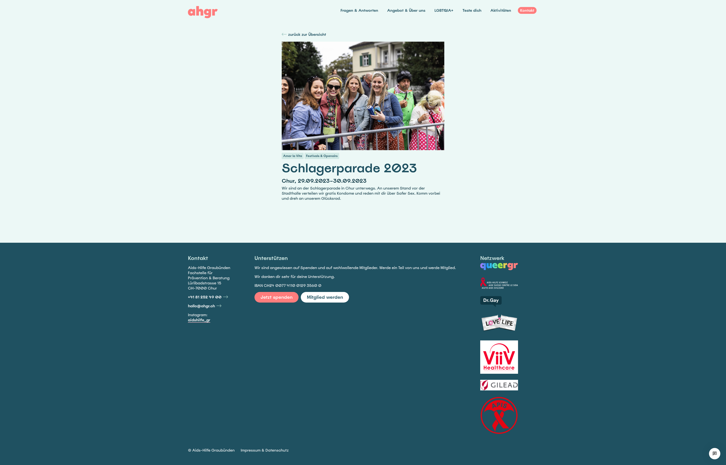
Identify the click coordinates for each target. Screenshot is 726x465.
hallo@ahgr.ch (201, 305)
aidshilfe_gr (199, 320)
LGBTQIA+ (443, 10)
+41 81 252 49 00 (205, 297)
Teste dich (471, 10)
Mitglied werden (325, 297)
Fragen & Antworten (359, 10)
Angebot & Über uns (406, 10)
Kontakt (527, 10)
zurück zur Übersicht (307, 34)
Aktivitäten (500, 10)
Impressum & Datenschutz (265, 450)
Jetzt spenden (276, 297)
